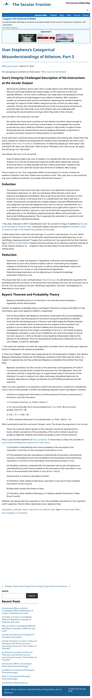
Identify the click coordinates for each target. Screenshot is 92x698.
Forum (77, 15)
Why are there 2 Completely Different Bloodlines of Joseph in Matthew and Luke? (19, 628)
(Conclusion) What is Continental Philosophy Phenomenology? (16, 665)
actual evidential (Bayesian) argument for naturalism (25, 442)
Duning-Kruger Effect (70, 509)
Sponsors (46, 31)
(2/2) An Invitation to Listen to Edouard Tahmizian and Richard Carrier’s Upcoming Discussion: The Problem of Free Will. (19, 645)
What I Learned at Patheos (53, 71)
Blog (62, 15)
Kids (69, 15)
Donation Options (10, 27)
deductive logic (49, 279)
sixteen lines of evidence (22, 143)
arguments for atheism (39, 509)
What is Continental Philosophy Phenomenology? (16, 677)
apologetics (7, 509)
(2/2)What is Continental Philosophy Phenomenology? (18, 671)
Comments (22, 513)
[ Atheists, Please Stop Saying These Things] (22, 586)
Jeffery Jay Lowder (10, 66)
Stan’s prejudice (40, 439)
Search (5, 591)
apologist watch (20, 509)
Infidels (53, 15)
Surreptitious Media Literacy (15, 682)
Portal (86, 15)
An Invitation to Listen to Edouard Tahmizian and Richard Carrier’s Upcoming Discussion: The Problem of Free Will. (19, 656)
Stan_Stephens (8, 513)
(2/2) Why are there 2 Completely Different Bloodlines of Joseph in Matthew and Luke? (17, 619)
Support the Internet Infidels (19, 18)
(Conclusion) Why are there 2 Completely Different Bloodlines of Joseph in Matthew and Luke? (17, 611)
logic (53, 509)
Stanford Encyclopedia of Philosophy (39, 229)
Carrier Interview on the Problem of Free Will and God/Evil (18, 635)
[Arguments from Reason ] (57, 586)
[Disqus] (45, 549)
